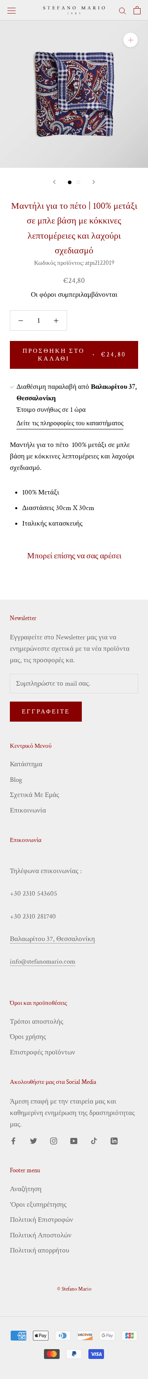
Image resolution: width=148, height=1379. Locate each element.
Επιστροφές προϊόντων (42, 1052)
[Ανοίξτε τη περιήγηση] (11, 10)
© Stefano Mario (74, 1289)
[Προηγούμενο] (54, 182)
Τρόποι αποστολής (36, 1021)
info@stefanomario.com (42, 961)
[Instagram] (53, 1140)
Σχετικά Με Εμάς (34, 794)
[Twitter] (33, 1140)
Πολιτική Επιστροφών (41, 1219)
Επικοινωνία (28, 810)
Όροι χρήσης (28, 1036)
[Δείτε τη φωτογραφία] (70, 182)
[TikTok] (93, 1140)
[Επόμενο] (93, 182)
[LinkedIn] (114, 1140)
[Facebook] (13, 1140)
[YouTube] (73, 1140)
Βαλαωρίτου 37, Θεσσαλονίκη (52, 938)
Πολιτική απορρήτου (39, 1250)
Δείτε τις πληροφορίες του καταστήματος (69, 423)
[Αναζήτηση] (122, 10)
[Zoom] (130, 40)
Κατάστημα (26, 764)
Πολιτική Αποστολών (41, 1235)
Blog (16, 779)
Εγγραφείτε (46, 711)
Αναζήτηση (26, 1189)
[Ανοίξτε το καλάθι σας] (137, 10)
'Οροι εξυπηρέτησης (38, 1204)
